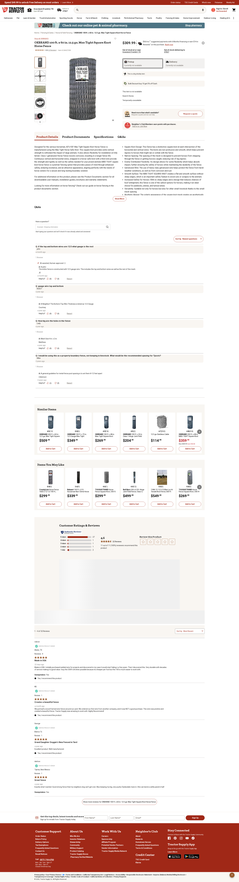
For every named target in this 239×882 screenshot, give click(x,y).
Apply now (169, 45)
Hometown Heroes (143, 842)
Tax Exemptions (41, 845)
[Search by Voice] (202, 9)
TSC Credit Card (142, 860)
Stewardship (75, 842)
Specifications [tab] (104, 137)
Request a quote (190, 114)
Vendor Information (110, 848)
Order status (175, 2)
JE (40, 273)
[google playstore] (191, 856)
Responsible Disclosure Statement (139, 875)
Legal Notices (109, 875)
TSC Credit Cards (191, 2)
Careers (105, 836)
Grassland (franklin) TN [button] (131, 52)
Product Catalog (77, 851)
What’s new (206, 2)
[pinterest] (175, 838)
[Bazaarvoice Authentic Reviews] (71, 532)
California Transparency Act (93, 875)
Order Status (40, 836)
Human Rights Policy (62, 877)
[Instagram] (181, 838)
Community (75, 845)
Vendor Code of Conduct (80, 877)
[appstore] (174, 856)
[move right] (199, 432)
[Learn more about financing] (203, 42)
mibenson (43, 377)
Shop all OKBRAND (41, 39)
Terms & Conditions (144, 848)
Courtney (42, 307)
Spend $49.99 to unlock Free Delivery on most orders (31, 2)
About (138, 836)
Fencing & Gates (47, 33)
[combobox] (191, 239)
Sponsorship (107, 839)
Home (36, 33)
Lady (39, 323)
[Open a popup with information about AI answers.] (65, 263)
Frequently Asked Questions (47, 848)
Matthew (42, 342)
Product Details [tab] (47, 137)
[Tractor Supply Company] (13, 10)
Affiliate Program (109, 842)
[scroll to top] (232, 875)
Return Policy (40, 839)
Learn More (66, 2)
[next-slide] (40, 122)
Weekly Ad (230, 2)
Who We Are (75, 836)
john (38, 249)
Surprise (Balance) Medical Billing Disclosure (169, 875)
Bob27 (39, 289)
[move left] (39, 432)
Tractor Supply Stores (79, 854)
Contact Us (40, 851)
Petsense (218, 2)
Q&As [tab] (122, 137)
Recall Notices (41, 854)
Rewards (139, 839)
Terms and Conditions (74, 875)
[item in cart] (234, 10)
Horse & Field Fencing (64, 33)
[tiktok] (193, 838)
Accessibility (120, 875)
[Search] (77, 9)
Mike (39, 358)
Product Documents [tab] (76, 137)
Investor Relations (77, 839)
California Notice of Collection (101, 877)
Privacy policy (39, 875)
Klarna (138, 863)
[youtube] (187, 838)
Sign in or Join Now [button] (139, 126)
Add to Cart (50, 449)
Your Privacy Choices (53, 875)
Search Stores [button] (128, 96)
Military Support (76, 848)
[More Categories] (233, 18)
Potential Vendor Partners (112, 845)
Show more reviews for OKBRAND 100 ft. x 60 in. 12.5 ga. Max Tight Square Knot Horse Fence (119, 802)
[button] (72, 2)
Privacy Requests (120, 877)
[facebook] (169, 838)
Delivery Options (42, 842)
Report (69, 279)
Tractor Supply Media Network (114, 851)
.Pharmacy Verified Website (81, 857)
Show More (119, 199)
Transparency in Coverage (43, 877)
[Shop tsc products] (119, 25)
